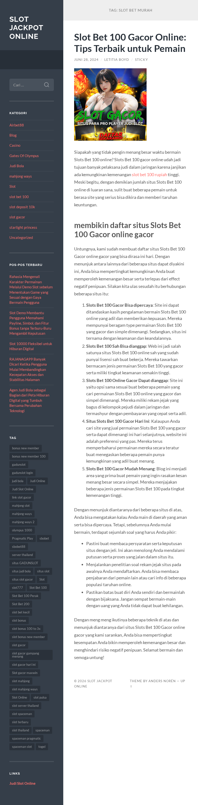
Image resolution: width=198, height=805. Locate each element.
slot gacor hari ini (23, 664)
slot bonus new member (28, 637)
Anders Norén (162, 681)
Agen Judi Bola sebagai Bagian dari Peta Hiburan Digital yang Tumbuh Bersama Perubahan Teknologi (29, 400)
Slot (12, 186)
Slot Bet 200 (20, 604)
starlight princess (23, 227)
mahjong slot (21, 505)
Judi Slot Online (22, 489)
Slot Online (19, 697)
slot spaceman (22, 714)
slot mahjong (21, 681)
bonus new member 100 (29, 456)
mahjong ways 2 (23, 522)
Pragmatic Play (22, 538)
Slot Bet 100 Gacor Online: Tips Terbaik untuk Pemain (130, 42)
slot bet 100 (19, 196)
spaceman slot (22, 747)
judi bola (17, 481)
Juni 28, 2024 (86, 60)
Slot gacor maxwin (24, 673)
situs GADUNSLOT (25, 563)
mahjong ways (20, 176)
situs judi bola (21, 571)
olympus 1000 (22, 530)
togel (41, 747)
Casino (14, 145)
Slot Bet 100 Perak (25, 596)
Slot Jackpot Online (26, 28)
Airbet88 (16, 125)
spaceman (42, 730)
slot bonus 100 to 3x (26, 629)
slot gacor (17, 217)
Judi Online (37, 481)
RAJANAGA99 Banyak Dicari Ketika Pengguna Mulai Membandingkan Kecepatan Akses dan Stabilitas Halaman (28, 369)
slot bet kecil (20, 612)
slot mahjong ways (25, 689)
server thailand (22, 555)
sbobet (44, 538)
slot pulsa (40, 697)
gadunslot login (22, 473)
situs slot (43, 571)
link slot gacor (21, 497)
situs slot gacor (22, 579)
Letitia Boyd (116, 60)
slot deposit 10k (22, 207)
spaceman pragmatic (26, 738)
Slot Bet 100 (38, 588)
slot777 (17, 588)
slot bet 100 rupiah (149, 174)
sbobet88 (18, 546)
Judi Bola (16, 166)
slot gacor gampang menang (25, 654)
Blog (13, 135)
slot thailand (20, 730)
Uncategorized (21, 237)
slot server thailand (25, 706)
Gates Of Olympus (24, 155)
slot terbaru (20, 722)
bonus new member (25, 448)
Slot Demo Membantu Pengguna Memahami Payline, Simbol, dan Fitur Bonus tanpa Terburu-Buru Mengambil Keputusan (30, 323)
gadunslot (19, 464)
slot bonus (19, 620)
